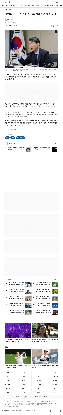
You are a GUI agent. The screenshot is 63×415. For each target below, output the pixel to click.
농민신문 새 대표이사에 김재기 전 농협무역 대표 (15, 149)
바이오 (55, 381)
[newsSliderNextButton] (57, 280)
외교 (24, 377)
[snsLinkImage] (51, 411)
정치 (8, 373)
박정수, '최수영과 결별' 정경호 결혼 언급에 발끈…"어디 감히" (16, 284)
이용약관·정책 (37, 397)
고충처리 (45, 397)
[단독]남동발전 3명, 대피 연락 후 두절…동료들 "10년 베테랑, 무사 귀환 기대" (16, 312)
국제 (55, 373)
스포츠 (6, 347)
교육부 (12, 137)
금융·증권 (55, 377)
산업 (8, 381)
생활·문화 (8, 385)
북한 (39, 377)
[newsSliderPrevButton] (53, 280)
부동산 (23, 381)
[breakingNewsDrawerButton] (54, 2)
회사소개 (18, 397)
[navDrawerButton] (57, 2)
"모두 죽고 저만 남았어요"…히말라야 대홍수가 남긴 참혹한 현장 (43, 312)
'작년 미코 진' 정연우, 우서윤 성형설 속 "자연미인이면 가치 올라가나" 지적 (16, 298)
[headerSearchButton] (51, 2)
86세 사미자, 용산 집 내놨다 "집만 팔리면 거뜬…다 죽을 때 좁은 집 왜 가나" (16, 291)
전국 (8, 377)
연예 (6, 321)
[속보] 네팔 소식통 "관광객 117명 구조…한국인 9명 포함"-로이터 (43, 305)
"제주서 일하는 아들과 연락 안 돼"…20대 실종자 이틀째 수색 (16, 305)
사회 (6, 10)
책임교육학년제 (20, 137)
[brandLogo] (7, 1)
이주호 (7, 137)
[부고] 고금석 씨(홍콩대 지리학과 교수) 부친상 (41, 149)
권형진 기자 (10, 19)
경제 (39, 373)
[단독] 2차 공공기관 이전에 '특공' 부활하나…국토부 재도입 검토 (43, 298)
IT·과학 (39, 381)
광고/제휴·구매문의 (27, 397)
